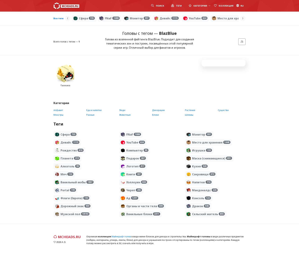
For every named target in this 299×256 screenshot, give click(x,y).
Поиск (159, 5)
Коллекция (225, 5)
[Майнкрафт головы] (66, 5)
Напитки (201, 182)
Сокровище (203, 174)
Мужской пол (74, 214)
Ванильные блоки (142, 214)
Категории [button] (200, 5)
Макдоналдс (204, 190)
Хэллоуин (136, 182)
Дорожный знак (75, 206)
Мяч (66, 174)
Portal (68, 190)
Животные (125, 114)
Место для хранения (236, 18)
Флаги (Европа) (74, 198)
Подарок (135, 158)
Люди (122, 110)
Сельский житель (208, 214)
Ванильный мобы (76, 182)
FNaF (111, 18)
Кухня (199, 166)
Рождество (71, 150)
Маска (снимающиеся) (211, 158)
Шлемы (189, 114)
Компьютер (136, 150)
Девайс (168, 18)
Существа (223, 110)
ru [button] (242, 5)
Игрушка (201, 150)
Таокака (65, 85)
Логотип (135, 166)
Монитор (139, 18)
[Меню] (242, 41)
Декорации (158, 110)
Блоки (155, 114)
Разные (90, 114)
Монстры (58, 114)
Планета (70, 158)
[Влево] (67, 18)
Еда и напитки (94, 110)
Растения (190, 110)
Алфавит (58, 110)
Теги (178, 5)
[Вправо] (243, 18)
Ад (131, 198)
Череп (133, 190)
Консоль (201, 198)
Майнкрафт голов (121, 236)
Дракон (200, 206)
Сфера (86, 18)
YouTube (197, 18)
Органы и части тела (144, 206)
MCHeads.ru (69, 237)
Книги (133, 174)
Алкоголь (70, 166)
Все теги (58, 18)
